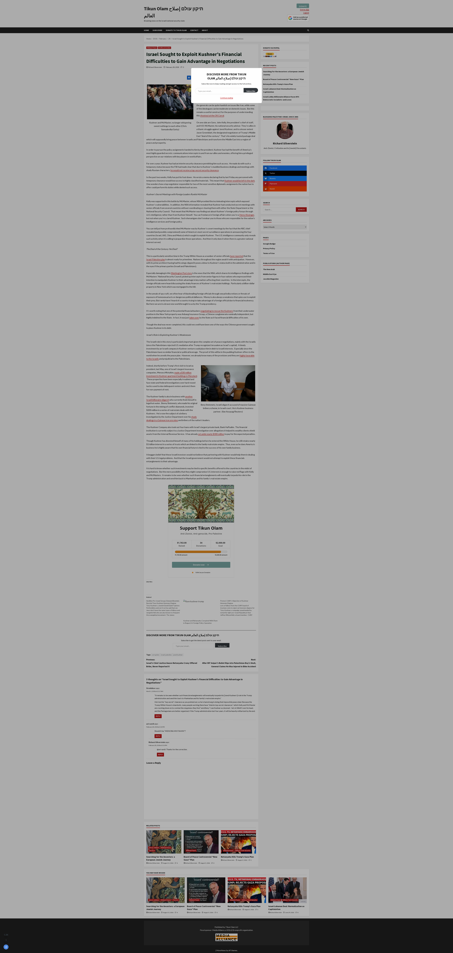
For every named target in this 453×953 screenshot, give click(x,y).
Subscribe (250, 91)
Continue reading (226, 98)
